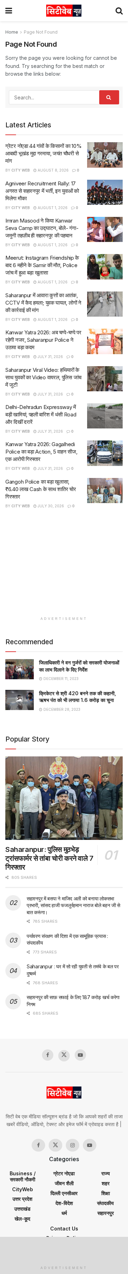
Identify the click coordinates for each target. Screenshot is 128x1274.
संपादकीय (105, 1203)
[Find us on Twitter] (64, 1055)
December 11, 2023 (60, 678)
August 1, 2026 (52, 208)
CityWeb (22, 1189)
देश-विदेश (64, 1203)
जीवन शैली (64, 1183)
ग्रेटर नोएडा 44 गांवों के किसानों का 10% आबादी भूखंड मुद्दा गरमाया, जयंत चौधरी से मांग (43, 153)
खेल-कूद (22, 1219)
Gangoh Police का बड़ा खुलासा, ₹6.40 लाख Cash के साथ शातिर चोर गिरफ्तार (40, 489)
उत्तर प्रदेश (22, 1199)
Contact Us (64, 1229)
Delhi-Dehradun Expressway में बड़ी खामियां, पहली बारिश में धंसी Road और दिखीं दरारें (40, 414)
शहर (106, 1183)
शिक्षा (105, 1193)
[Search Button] (119, 10)
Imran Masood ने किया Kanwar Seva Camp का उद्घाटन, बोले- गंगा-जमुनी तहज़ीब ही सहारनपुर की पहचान (41, 228)
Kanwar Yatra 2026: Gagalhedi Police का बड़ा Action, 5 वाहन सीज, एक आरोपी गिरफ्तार (41, 451)
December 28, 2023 (61, 709)
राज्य (105, 1173)
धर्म (64, 1213)
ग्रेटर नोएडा (64, 1173)
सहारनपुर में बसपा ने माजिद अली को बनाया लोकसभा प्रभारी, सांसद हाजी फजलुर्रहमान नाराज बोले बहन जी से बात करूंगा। (73, 905)
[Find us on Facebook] (47, 1055)
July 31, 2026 (50, 356)
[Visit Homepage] (63, 11)
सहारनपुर (105, 1213)
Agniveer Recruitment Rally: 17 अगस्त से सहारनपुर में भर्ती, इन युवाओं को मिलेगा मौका (42, 191)
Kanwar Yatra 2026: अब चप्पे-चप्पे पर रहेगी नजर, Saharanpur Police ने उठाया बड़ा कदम (43, 340)
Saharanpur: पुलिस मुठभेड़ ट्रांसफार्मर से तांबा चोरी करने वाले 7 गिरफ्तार (49, 858)
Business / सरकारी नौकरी (23, 1176)
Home (11, 32)
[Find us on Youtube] (80, 1055)
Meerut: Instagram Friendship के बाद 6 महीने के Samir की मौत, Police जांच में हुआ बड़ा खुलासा (42, 265)
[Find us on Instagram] (72, 1145)
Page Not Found (41, 32)
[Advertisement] (64, 566)
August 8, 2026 (53, 170)
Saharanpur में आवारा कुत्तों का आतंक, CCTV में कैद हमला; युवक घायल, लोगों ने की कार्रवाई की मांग (43, 302)
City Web (20, 170)
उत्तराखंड (22, 1209)
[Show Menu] (8, 10)
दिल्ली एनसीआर (64, 1193)
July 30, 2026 (50, 506)
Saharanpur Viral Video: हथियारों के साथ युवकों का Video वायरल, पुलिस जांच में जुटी (43, 377)
